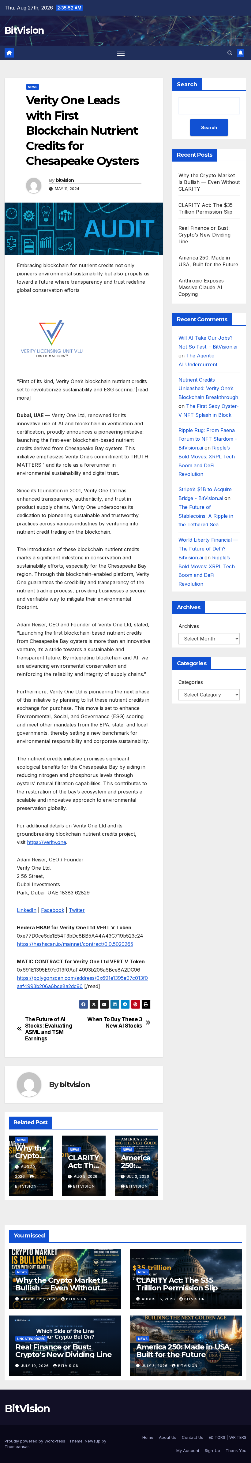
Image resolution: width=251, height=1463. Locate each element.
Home (147, 1437)
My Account (187, 1450)
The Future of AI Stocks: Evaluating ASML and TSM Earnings (48, 1028)
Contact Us (192, 1437)
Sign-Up (212, 1450)
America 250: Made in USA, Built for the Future (183, 1350)
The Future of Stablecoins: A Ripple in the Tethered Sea (205, 516)
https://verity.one (46, 842)
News (32, 87)
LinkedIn (26, 910)
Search (187, 84)
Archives (188, 626)
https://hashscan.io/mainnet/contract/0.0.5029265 (75, 944)
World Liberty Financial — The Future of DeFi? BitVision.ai (208, 549)
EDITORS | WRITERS (227, 1437)
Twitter (77, 910)
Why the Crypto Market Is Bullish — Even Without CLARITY (209, 182)
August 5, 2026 (159, 1299)
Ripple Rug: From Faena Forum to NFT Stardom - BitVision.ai (207, 439)
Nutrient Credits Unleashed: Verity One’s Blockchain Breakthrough (208, 389)
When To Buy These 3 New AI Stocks (114, 1022)
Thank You (236, 1450)
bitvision (65, 180)
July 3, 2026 (155, 1366)
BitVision (24, 30)
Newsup (92, 1441)
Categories (190, 682)
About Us (167, 1437)
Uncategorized (31, 1339)
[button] (229, 53)
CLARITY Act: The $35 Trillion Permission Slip (177, 1284)
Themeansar (17, 1446)
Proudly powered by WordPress (35, 1441)
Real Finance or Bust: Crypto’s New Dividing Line (204, 234)
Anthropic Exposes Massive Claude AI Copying (201, 287)
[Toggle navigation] (120, 53)
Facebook (52, 910)
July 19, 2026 (35, 1366)
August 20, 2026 (39, 1299)
